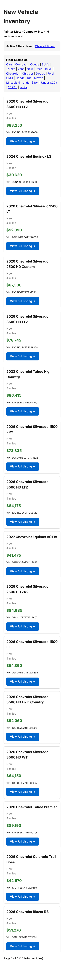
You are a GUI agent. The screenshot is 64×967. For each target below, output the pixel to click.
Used (39, 69)
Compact (21, 64)
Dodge (40, 73)
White (23, 87)
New (30, 69)
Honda (20, 78)
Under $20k (49, 82)
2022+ (12, 87)
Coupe (34, 64)
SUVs (45, 64)
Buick (48, 69)
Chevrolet (12, 73)
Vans (21, 69)
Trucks (10, 69)
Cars (9, 64)
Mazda (38, 78)
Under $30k (30, 82)
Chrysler (27, 73)
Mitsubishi (13, 82)
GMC (9, 78)
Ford (51, 73)
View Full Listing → (22, 141)
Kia (29, 78)
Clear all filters (45, 46)
